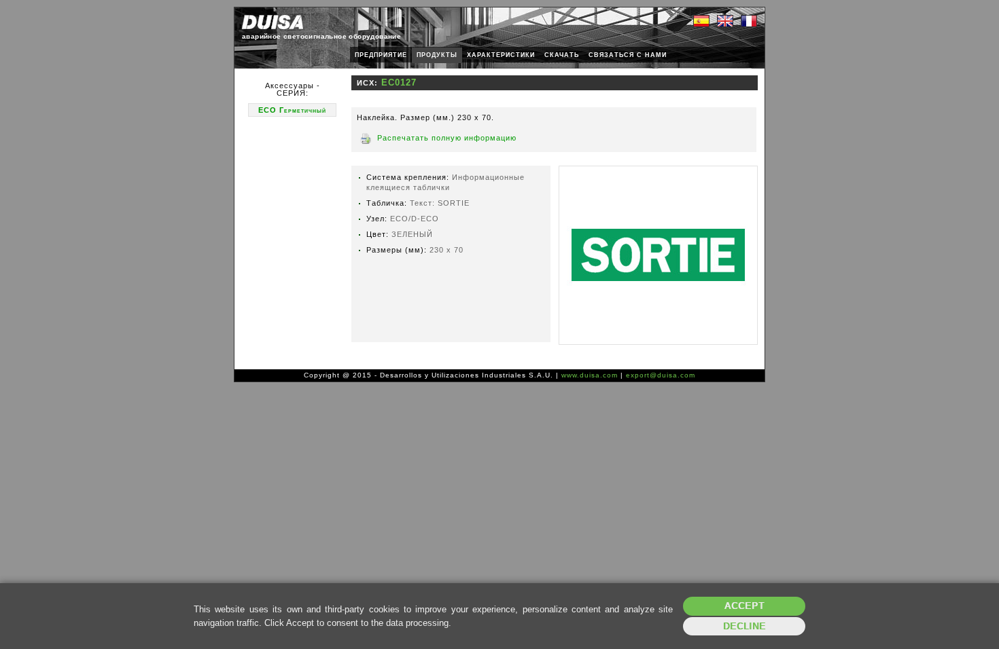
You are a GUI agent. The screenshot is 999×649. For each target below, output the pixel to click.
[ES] (701, 22)
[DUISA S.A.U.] (272, 22)
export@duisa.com (660, 375)
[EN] (725, 22)
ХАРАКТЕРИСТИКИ (501, 55)
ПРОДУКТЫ (437, 55)
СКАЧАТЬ (561, 55)
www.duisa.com (589, 375)
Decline (744, 626)
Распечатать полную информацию (446, 138)
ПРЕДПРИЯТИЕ (381, 55)
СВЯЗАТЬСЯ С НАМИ (628, 55)
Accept (744, 606)
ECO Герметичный (292, 110)
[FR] (749, 22)
